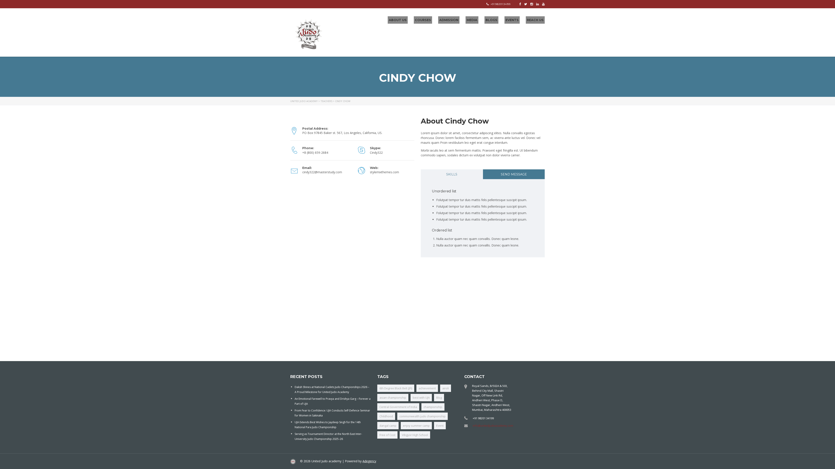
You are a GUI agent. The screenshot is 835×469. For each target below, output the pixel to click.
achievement (427, 388)
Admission (448, 20)
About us (398, 20)
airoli (445, 388)
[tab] (452, 174)
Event (440, 426)
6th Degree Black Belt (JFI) (395, 388)
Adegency (369, 461)
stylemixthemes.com (384, 172)
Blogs (491, 20)
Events (512, 20)
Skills (451, 174)
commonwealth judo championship (422, 416)
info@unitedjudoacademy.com (493, 426)
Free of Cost (387, 435)
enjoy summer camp (416, 426)
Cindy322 (376, 152)
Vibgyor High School (415, 435)
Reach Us (535, 20)
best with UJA (421, 398)
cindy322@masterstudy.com (322, 172)
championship (433, 407)
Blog (439, 398)
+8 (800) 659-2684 (315, 152)
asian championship (392, 398)
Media (472, 20)
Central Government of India (398, 407)
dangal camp (387, 426)
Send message (514, 174)
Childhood (386, 416)
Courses (423, 20)
